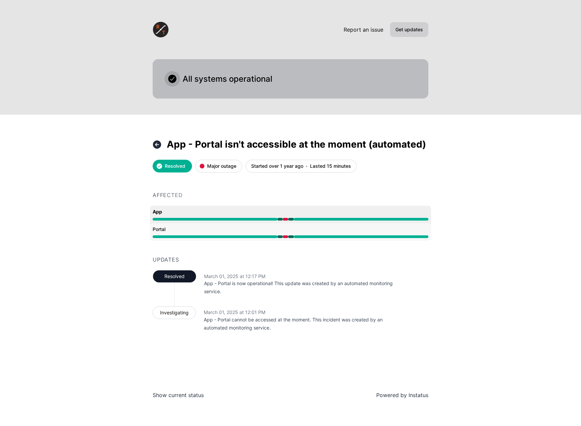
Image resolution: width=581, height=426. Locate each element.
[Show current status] (157, 145)
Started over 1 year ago (277, 166)
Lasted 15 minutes (330, 166)
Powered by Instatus (402, 395)
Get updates (409, 29)
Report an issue (363, 29)
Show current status (178, 395)
